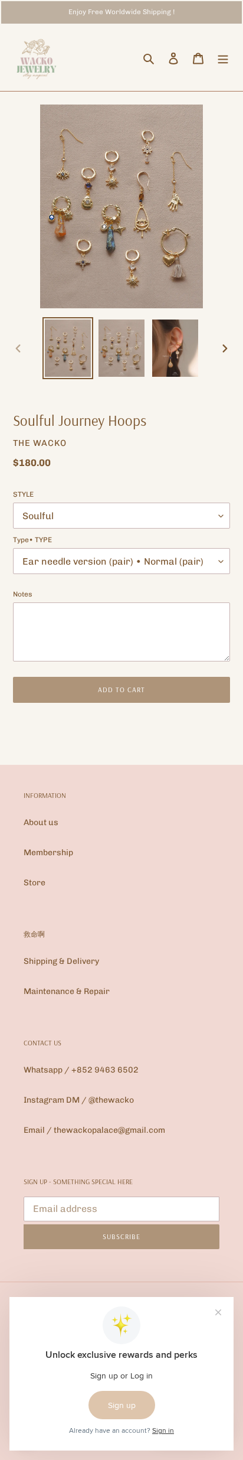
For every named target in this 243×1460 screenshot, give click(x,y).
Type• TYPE (32, 540)
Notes (22, 594)
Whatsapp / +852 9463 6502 (81, 1070)
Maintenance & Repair (67, 991)
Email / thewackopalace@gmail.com (94, 1130)
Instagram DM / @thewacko (79, 1100)
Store (34, 883)
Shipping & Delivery (61, 961)
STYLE (23, 494)
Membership (48, 853)
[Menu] (223, 58)
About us (41, 822)
